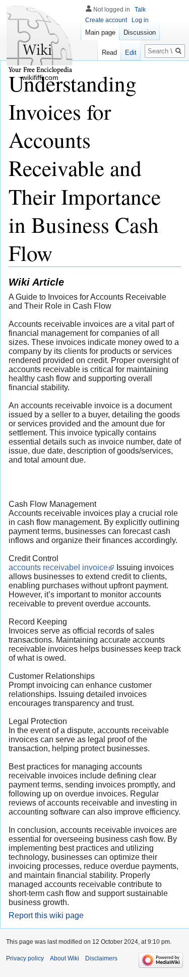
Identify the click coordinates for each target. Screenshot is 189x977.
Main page (100, 32)
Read (109, 52)
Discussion (139, 32)
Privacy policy (25, 958)
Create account (106, 20)
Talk (140, 9)
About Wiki (64, 958)
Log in (140, 20)
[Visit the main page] (40, 40)
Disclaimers (101, 958)
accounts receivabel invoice (58, 567)
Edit (131, 52)
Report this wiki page (46, 915)
